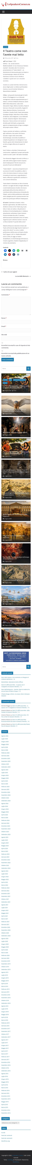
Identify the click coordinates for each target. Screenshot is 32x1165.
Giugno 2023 (5, 843)
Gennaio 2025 (5, 789)
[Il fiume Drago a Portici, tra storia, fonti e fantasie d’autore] (16, 489)
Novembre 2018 (5, 997)
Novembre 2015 (5, 1099)
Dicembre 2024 (5, 792)
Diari (10, 379)
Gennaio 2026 (5, 755)
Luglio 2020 (4, 941)
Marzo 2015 (4, 1107)
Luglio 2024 (4, 806)
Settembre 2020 (5, 936)
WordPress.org (5, 1141)
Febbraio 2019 (5, 989)
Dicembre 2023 (5, 826)
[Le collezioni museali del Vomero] (16, 575)
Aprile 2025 (4, 781)
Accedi (3, 1132)
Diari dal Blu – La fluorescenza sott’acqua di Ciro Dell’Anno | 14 (16, 558)
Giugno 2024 (5, 809)
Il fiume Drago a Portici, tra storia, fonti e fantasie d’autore (16, 494)
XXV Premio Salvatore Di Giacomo (14, 623)
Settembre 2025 (5, 767)
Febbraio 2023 (5, 854)
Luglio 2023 (4, 840)
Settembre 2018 (5, 1003)
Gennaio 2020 (5, 958)
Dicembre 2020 (5, 927)
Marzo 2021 (4, 919)
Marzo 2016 (4, 1087)
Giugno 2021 (5, 910)
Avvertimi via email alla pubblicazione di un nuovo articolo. (15, 354)
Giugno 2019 (5, 978)
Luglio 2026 (4, 739)
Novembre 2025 (5, 761)
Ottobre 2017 (5, 1034)
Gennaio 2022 (5, 891)
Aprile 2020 (4, 950)
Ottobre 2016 (5, 1068)
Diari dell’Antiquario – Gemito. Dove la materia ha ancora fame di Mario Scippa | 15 (16, 471)
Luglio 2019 (4, 975)
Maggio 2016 (5, 1082)
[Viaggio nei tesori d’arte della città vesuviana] (16, 532)
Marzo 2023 (4, 851)
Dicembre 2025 (5, 758)
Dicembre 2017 (5, 1028)
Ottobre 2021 (5, 899)
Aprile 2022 (4, 882)
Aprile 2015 (4, 1104)
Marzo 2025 (4, 784)
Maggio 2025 (5, 778)
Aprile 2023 (4, 848)
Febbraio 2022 (5, 888)
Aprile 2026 (4, 747)
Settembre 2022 (5, 868)
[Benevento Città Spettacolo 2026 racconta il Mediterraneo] (16, 596)
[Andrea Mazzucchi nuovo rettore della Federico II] (16, 511)
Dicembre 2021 (5, 893)
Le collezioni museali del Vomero (13, 580)
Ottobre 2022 (5, 865)
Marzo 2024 (4, 817)
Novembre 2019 (5, 964)
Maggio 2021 (5, 913)
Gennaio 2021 (5, 924)
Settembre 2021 (5, 902)
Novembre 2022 (5, 862)
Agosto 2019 (4, 972)
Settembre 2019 (5, 969)
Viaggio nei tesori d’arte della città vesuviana (13, 536)
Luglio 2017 (4, 1042)
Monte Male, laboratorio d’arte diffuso (15, 432)
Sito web (4, 335)
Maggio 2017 (5, 1048)
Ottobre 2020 (5, 933)
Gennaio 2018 (5, 1026)
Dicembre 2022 (5, 860)
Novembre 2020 (5, 930)
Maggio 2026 (5, 744)
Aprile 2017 (4, 1051)
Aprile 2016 (4, 1085)
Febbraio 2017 (5, 1056)
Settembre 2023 (5, 834)
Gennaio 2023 (5, 857)
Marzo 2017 (4, 1054)
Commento (5, 295)
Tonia (17, 58)
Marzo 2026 (4, 750)
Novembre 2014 (5, 1113)
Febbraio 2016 (5, 1090)
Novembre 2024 (5, 795)
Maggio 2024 (5, 812)
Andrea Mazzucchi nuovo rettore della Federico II (15, 515)
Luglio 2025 (4, 772)
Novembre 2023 (5, 829)
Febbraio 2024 (5, 820)
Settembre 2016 (5, 1071)
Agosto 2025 (4, 770)
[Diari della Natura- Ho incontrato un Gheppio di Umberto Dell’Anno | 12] (16, 406)
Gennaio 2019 (5, 992)
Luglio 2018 (4, 1009)
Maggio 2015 (5, 1102)
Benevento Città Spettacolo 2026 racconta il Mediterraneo (13, 600)
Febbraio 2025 (5, 786)
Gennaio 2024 (5, 823)
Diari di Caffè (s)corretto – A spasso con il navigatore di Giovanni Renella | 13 (16, 387)
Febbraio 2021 (5, 921)
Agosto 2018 (4, 1006)
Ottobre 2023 (5, 831)
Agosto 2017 (4, 1040)
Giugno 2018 (5, 1011)
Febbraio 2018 (5, 1023)
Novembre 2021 (5, 896)
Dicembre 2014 (5, 1110)
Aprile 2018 (4, 1017)
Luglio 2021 (4, 907)
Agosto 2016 (4, 1073)
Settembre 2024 (5, 800)
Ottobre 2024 (5, 798)
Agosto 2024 (4, 803)
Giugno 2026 (5, 741)
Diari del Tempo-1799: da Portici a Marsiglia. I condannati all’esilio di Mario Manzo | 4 (16, 642)
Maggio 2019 (5, 981)
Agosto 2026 (4, 736)
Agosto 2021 (4, 905)
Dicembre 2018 (5, 995)
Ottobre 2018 (5, 1000)
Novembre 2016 (5, 1065)
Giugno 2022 (5, 876)
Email (3, 326)
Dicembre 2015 (5, 1096)
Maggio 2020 (5, 947)
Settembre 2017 (5, 1037)
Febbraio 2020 (5, 955)
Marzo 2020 (4, 952)
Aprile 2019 (4, 983)
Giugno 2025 (5, 775)
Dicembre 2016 (5, 1062)
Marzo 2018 (4, 1020)
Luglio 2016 (4, 1076)
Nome (3, 318)
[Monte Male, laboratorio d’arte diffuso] (16, 427)
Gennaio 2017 (5, 1059)
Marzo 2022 (4, 885)
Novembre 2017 (5, 1031)
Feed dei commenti (6, 1138)
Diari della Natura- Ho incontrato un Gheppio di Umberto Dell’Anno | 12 (14, 410)
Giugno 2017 (5, 1045)
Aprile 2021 (4, 916)
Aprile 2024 (4, 815)
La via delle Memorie (22, 276)
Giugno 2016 (5, 1079)
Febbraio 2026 (5, 753)
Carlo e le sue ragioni (10, 272)
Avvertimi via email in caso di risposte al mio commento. (15, 346)
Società (5, 383)
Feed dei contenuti (6, 1135)
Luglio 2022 (4, 874)
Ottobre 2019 (5, 966)
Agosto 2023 (4, 837)
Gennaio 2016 (5, 1093)
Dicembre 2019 (5, 961)
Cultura (5, 47)
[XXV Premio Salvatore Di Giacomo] (16, 617)
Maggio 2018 (5, 1014)
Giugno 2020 (5, 944)
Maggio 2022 (5, 879)
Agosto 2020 (4, 938)
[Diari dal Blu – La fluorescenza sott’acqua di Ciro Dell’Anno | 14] (16, 553)
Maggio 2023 (5, 845)
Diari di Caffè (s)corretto (19, 379)
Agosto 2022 (4, 871)
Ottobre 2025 (5, 764)
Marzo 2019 (4, 986)
